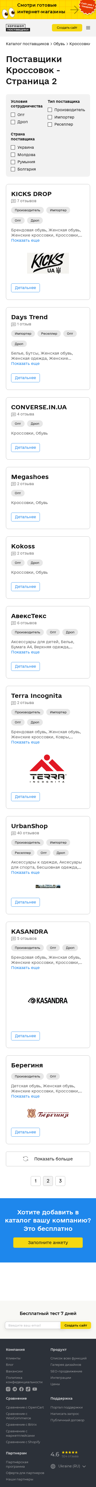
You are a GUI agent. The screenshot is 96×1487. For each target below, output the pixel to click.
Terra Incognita (36, 695)
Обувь (59, 44)
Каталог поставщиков (27, 44)
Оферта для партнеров (25, 1473)
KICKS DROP (31, 193)
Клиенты (13, 1358)
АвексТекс (28, 615)
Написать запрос (64, 1414)
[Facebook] (22, 1388)
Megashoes (30, 476)
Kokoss (23, 546)
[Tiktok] (28, 1388)
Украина (25, 147)
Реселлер (63, 124)
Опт (21, 115)
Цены (55, 1384)
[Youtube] (34, 1388)
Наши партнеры (19, 1479)
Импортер (64, 117)
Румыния (26, 162)
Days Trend (29, 316)
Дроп (22, 122)
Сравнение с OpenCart (25, 1407)
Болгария (26, 169)
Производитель (69, 110)
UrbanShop (29, 825)
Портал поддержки (66, 1407)
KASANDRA (29, 931)
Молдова (26, 155)
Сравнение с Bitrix (21, 1424)
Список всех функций (68, 1358)
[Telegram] (15, 1388)
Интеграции (60, 1378)
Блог (10, 1365)
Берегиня (27, 1065)
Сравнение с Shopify (23, 1442)
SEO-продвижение (66, 1371)
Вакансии (14, 1371)
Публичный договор (67, 1420)
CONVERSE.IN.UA (39, 407)
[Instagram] (8, 1388)
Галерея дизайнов (65, 1365)
